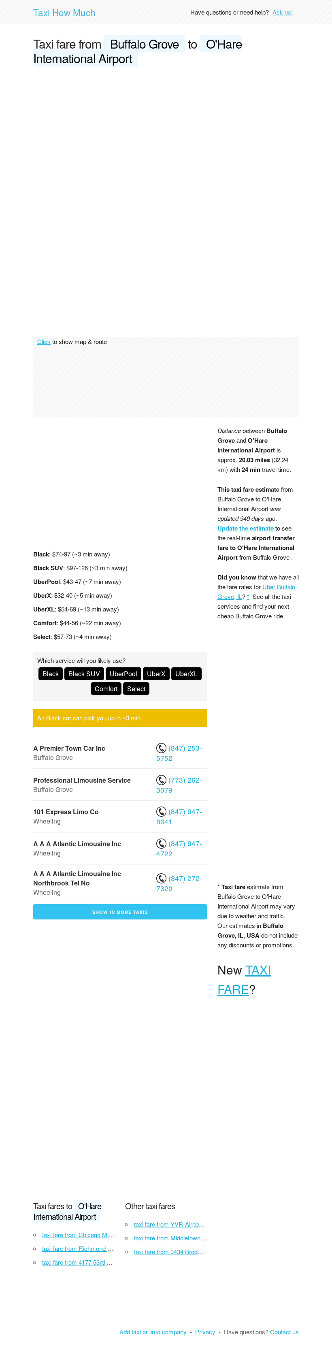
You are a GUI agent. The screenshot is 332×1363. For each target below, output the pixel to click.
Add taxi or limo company (153, 1331)
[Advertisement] (166, 134)
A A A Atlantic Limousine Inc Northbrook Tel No (77, 878)
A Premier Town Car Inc (69, 748)
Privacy (205, 1331)
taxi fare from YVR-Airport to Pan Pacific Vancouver (202, 1224)
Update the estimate (245, 528)
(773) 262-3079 (179, 785)
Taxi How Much (64, 12)
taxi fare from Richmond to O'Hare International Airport (113, 1248)
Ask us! (282, 12)
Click (44, 341)
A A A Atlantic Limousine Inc (77, 843)
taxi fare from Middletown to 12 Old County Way (197, 1237)
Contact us (284, 1331)
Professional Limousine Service (82, 780)
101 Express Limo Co (66, 811)
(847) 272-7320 (179, 883)
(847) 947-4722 (179, 848)
